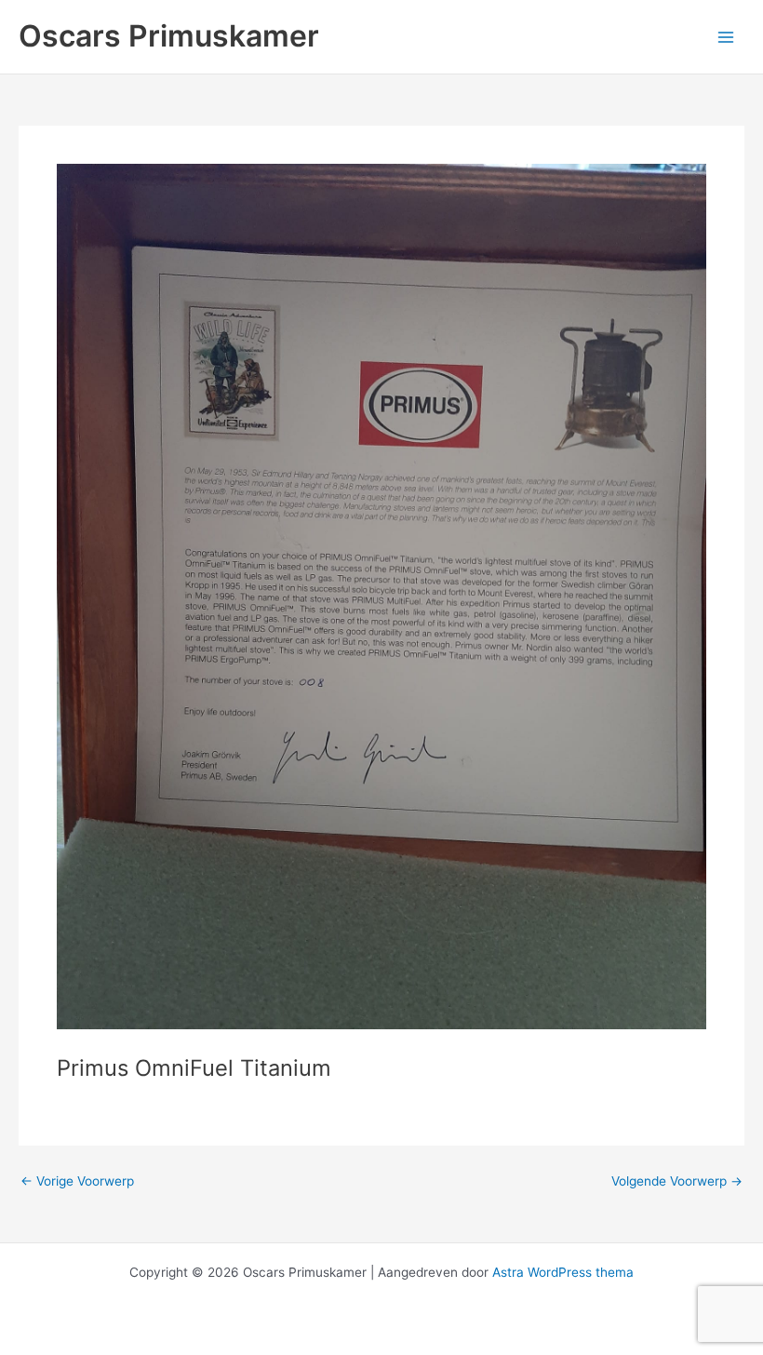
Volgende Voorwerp (677, 1181)
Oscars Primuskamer (169, 36)
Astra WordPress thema (563, 1272)
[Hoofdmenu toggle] (726, 37)
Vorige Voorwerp (77, 1181)
